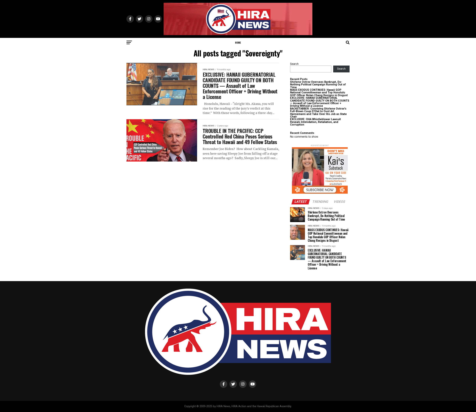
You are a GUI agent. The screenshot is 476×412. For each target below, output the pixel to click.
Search (294, 64)
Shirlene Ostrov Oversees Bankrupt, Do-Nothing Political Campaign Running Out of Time (318, 84)
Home (238, 42)
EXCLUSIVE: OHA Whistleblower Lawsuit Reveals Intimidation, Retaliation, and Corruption (315, 122)
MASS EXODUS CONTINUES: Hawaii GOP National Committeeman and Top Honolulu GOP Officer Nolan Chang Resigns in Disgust (319, 92)
